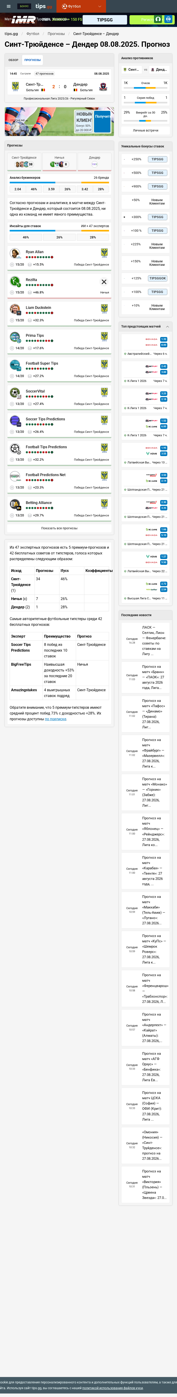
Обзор (13, 60)
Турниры (43, 19)
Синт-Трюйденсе (36, 84)
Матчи (10, 19)
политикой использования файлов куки (112, 1388)
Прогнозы (25, 19)
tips (43, 6)
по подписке (55, 719)
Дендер (80, 84)
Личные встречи (145, 130)
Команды (60, 19)
